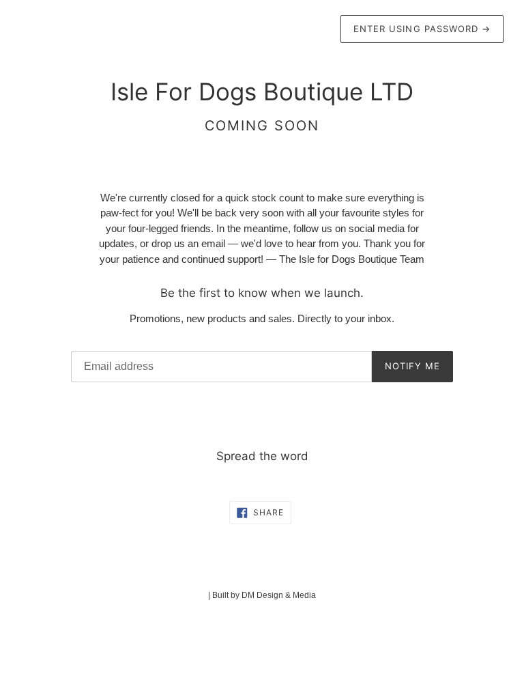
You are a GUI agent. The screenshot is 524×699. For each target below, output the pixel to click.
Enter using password (422, 28)
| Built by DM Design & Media (262, 595)
